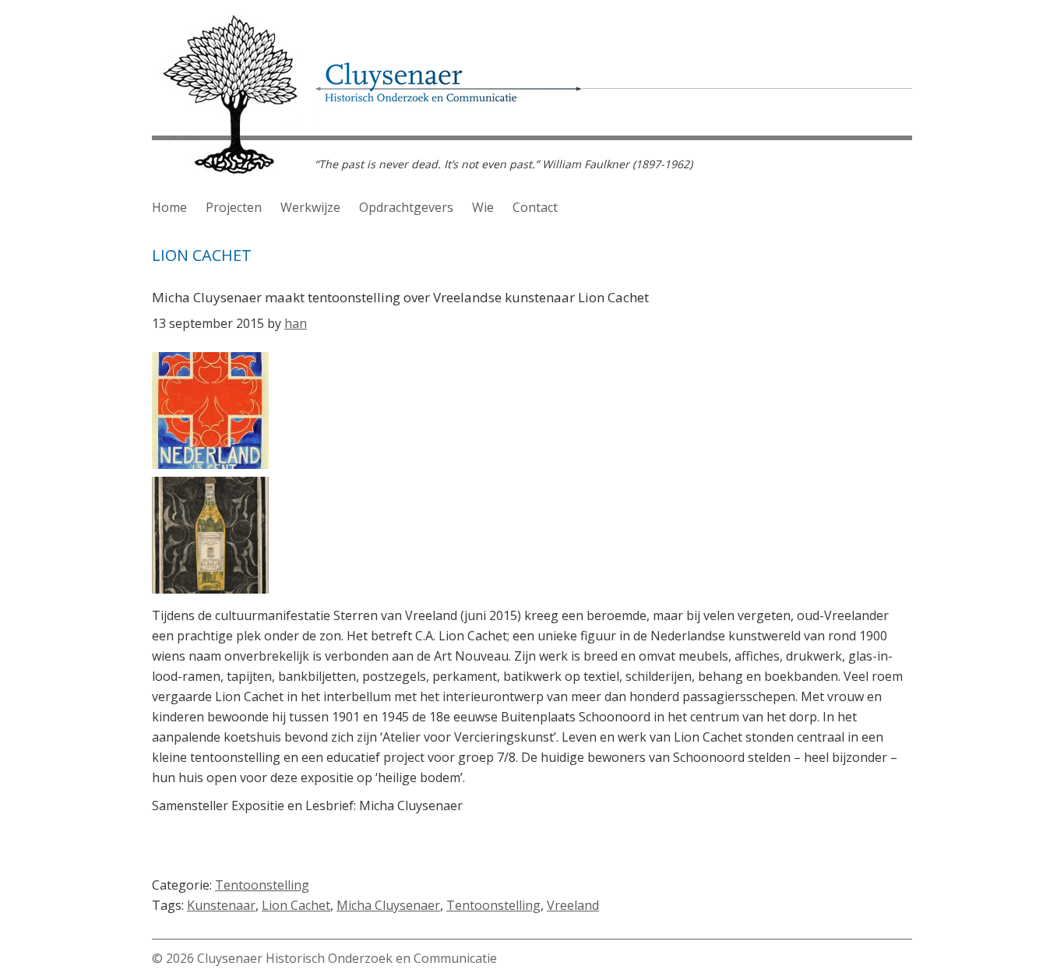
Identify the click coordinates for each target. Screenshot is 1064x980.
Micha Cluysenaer (388, 905)
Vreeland (573, 905)
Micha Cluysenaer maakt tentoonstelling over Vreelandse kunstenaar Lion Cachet (400, 297)
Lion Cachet (296, 905)
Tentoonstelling (262, 885)
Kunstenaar (221, 905)
